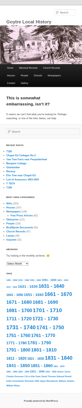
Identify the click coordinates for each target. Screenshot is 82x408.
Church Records (51, 68)
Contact (11, 83)
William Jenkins (66, 381)
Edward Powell (64, 376)
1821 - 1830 (35, 358)
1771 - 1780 (16, 343)
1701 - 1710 (47, 310)
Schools (38, 75)
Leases (10, 235)
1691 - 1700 (19, 310)
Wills (9, 203)
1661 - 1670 (58, 294)
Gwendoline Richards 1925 (25, 381)
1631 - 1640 (51, 286)
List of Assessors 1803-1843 (22, 179)
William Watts (13, 385)
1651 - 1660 (34, 295)
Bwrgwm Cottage (16, 163)
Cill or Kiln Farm (32, 376)
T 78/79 (10, 183)
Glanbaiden (13, 167)
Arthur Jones (63, 372)
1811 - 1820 (16, 358)
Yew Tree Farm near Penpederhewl (26, 159)
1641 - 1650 (14, 295)
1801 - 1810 (44, 349)
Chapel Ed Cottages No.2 (21, 155)
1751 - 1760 (18, 335)
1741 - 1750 (50, 327)
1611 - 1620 (11, 287)
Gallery (24, 83)
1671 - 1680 (19, 302)
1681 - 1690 (45, 302)
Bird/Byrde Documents (19, 227)
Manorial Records (28, 68)
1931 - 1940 (37, 371)
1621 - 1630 (28, 286)
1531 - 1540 (23, 280)
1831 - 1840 (58, 358)
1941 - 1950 (50, 372)
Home (10, 68)
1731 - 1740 (21, 327)
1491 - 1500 (11, 280)
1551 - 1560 (35, 280)
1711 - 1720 (19, 318)
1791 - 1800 (18, 349)
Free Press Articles (21, 215)
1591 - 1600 (49, 279)
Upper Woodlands (49, 381)
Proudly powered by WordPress (41, 401)
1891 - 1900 (23, 372)
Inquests (11, 239)
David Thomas (48, 376)
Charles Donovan (15, 376)
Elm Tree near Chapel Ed (21, 175)
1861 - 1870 (58, 366)
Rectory (10, 171)
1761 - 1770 (43, 335)
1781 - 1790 (39, 342)
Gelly (8, 381)
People (24, 75)
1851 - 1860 (42, 365)
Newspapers (54, 75)
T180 (9, 187)
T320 (9, 151)
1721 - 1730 (45, 318)
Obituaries (12, 219)
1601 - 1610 (62, 280)
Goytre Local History (28, 21)
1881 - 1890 (11, 372)
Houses (11, 75)
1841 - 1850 (18, 365)
